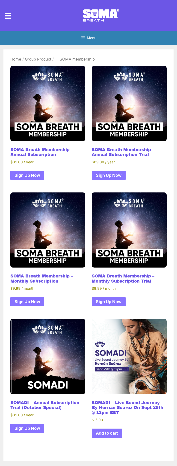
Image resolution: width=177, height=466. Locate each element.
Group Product (38, 59)
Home (15, 59)
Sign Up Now (27, 175)
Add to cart (107, 433)
